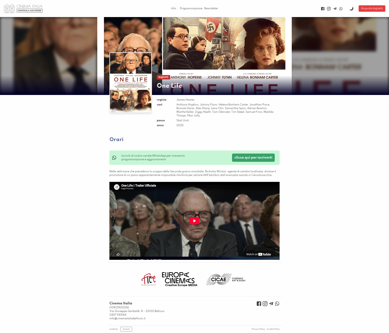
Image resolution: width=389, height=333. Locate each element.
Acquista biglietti (372, 8)
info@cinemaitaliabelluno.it (127, 318)
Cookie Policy (273, 329)
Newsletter (211, 8)
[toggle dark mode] (351, 8)
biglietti (163, 77)
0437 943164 (117, 315)
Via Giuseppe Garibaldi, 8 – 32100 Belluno (136, 311)
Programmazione (191, 8)
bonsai (126, 329)
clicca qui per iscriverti (253, 157)
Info (173, 8)
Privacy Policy (258, 329)
